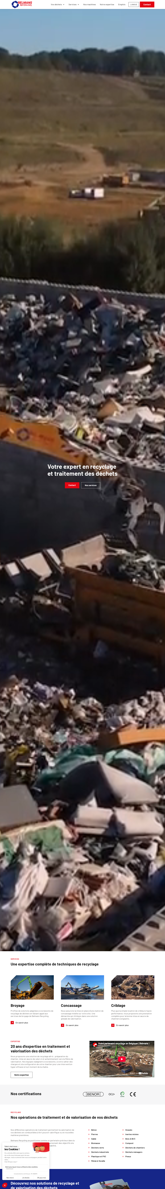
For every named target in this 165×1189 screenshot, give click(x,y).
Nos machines (89, 4)
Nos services (91, 485)
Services (73, 4)
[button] (57, 4)
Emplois (121, 4)
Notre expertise (107, 4)
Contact (147, 4)
